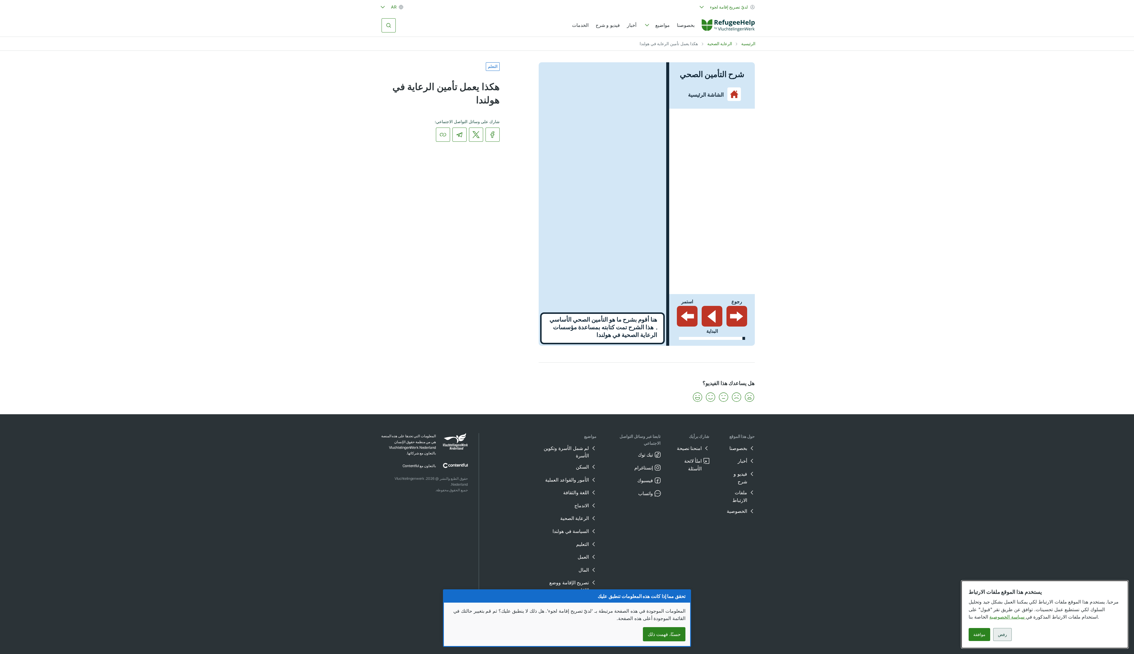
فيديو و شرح (608, 25)
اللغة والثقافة (576, 492)
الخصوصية (737, 511)
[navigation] (656, 25)
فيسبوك (645, 480)
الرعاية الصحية (719, 43)
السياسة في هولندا (571, 531)
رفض (1002, 634)
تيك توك (645, 455)
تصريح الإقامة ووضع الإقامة (569, 586)
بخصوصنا (686, 25)
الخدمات (580, 25)
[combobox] (726, 7)
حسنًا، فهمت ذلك (664, 634)
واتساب (645, 493)
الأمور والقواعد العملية (567, 480)
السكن (582, 467)
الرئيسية (748, 43)
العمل (583, 557)
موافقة (979, 634)
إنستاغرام (643, 468)
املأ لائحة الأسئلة (693, 465)
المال (584, 570)
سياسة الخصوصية (1007, 617)
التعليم (582, 544)
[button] (749, 397)
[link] (728, 25)
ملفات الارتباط (739, 496)
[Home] (728, 25)
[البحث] (389, 25)
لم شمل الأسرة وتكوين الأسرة (566, 452)
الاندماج (581, 505)
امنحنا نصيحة (689, 448)
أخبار (631, 25)
